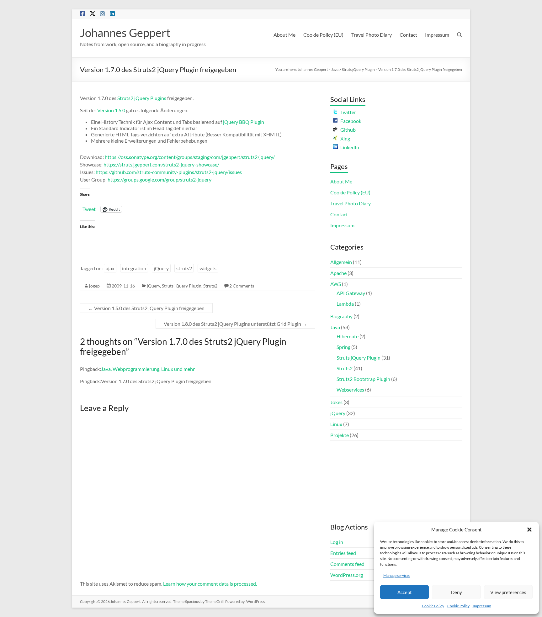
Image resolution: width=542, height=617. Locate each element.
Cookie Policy (433, 606)
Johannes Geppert (125, 33)
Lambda (345, 304)
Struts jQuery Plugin (358, 69)
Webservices (350, 390)
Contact (408, 35)
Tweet (89, 209)
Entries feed (343, 553)
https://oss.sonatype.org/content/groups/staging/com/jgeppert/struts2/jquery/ (190, 157)
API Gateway (351, 293)
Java (334, 69)
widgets (207, 268)
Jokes (336, 402)
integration (134, 268)
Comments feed (347, 564)
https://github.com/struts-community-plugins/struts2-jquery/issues (169, 172)
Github (348, 130)
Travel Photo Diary (371, 35)
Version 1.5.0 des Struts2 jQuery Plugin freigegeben (146, 308)
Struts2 (210, 285)
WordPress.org (346, 575)
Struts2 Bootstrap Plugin (363, 379)
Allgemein (341, 262)
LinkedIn (349, 147)
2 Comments (241, 285)
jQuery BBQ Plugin (243, 122)
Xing (345, 138)
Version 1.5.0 (111, 110)
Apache (338, 273)
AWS (335, 284)
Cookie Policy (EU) (323, 35)
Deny (456, 592)
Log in (336, 542)
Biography (341, 316)
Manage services (396, 575)
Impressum (482, 606)
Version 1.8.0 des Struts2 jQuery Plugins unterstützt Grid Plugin (235, 324)
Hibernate (348, 336)
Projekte (339, 435)
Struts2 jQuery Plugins (141, 98)
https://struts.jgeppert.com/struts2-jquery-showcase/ (161, 164)
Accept (404, 592)
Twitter (348, 112)
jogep (94, 285)
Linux (336, 424)
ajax (110, 268)
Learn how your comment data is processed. (210, 584)
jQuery (161, 268)
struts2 (184, 268)
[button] (529, 529)
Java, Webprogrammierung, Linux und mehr (148, 369)
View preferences (508, 592)
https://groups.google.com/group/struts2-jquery (159, 179)
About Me (284, 35)
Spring (343, 347)
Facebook (350, 121)
